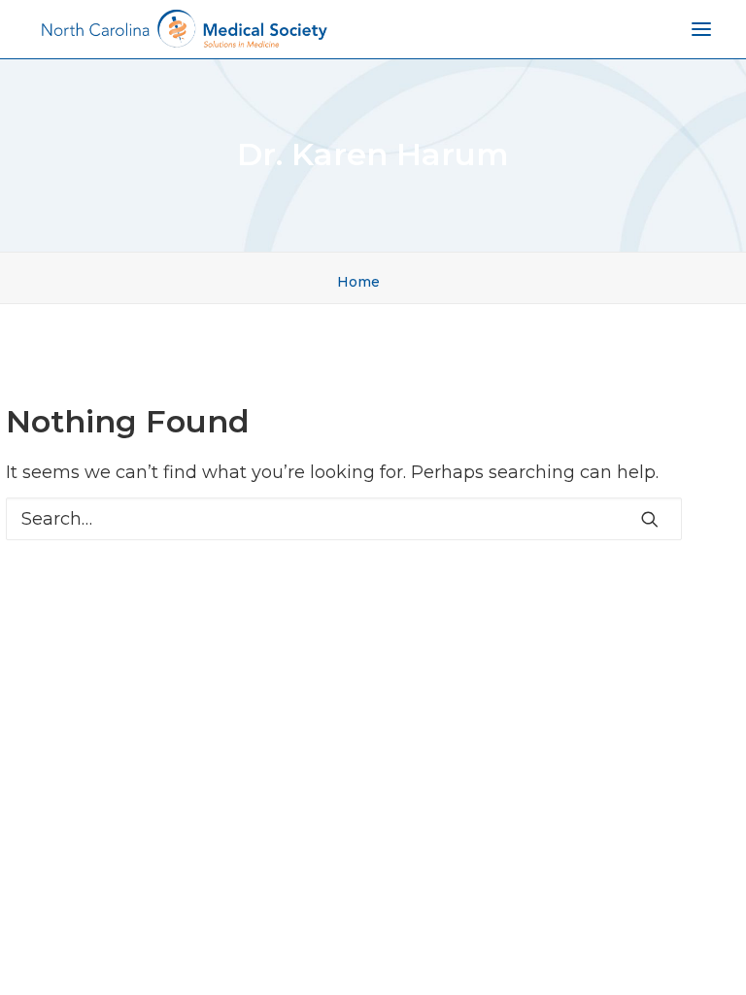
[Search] (344, 519)
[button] (650, 519)
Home (358, 282)
